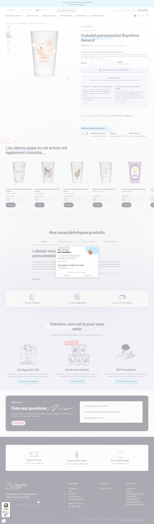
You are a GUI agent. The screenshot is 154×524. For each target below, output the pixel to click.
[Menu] (9, 503)
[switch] (6, 515)
